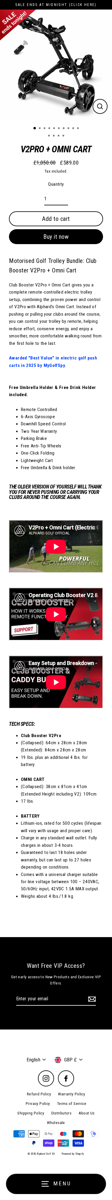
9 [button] (73, 128)
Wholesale (56, 1122)
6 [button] (59, 128)
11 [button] (49, 136)
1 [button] (34, 128)
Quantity (56, 184)
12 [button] (54, 136)
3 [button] (45, 128)
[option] (56, 65)
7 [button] (64, 128)
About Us (87, 1113)
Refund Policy (39, 1094)
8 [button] (68, 128)
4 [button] (49, 128)
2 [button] (40, 128)
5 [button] (54, 128)
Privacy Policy (38, 1103)
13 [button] (59, 136)
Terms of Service (71, 1103)
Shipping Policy (30, 1113)
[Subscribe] (91, 999)
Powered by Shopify (73, 1153)
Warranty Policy (71, 1094)
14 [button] (63, 136)
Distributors (61, 1113)
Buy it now (56, 236)
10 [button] (78, 128)
